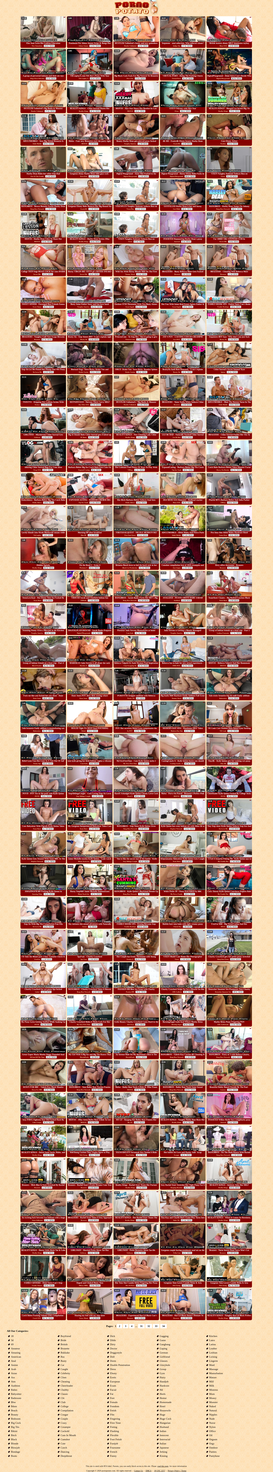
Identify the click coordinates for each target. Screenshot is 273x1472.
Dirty (245, 399)
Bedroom (15, 1418)
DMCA (148, 1471)
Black (219, 40)
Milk (211, 1385)
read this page (162, 1466)
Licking (213, 1356)
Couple (48, 40)
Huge (54, 1214)
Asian (211, 105)
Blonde (33, 40)
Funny (113, 1455)
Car (183, 73)
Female (146, 627)
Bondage (127, 464)
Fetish (152, 464)
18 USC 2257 (159, 1471)
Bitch (139, 497)
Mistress (213, 1389)
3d (71, 73)
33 (156, 1326)
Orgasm (213, 1439)
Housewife (165, 1410)
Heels (163, 1394)
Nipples (213, 1414)
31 (141, 1326)
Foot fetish (116, 1439)
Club (63, 1402)
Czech (145, 464)
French (113, 1451)
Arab (13, 1369)
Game (199, 1214)
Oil (242, 1116)
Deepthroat (237, 105)
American (119, 301)
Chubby (65, 1389)
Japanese (164, 1447)
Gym (162, 1373)
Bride (146, 1149)
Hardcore (199, 73)
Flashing (114, 1431)
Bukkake (65, 1352)
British (226, 40)
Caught (195, 431)
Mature (213, 1377)
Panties (101, 1084)
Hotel (162, 1406)
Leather (213, 1348)
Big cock (125, 73)
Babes (30, 301)
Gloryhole (165, 1365)
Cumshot (235, 40)
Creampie (99, 236)
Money (212, 1398)
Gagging (164, 1336)
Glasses (163, 1360)
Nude (212, 1418)
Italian (163, 1443)
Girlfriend (165, 1356)
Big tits (25, 40)
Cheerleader (149, 1280)
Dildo (138, 627)
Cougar (189, 73)
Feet (112, 1398)
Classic (238, 594)
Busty (107, 40)
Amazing (26, 888)
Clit (189, 986)
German (164, 1352)
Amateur (165, 40)
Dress (40, 1051)
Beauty (124, 138)
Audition (78, 464)
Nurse (212, 1422)
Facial (51, 105)
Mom (212, 1394)
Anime (14, 1365)
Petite (147, 823)
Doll (112, 1356)
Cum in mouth (152, 203)
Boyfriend (99, 105)
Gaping (163, 1348)
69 (117, 1247)
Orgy (247, 1149)
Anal (173, 40)
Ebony (240, 73)
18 (117, 40)
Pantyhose (214, 1455)
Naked (212, 1406)
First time (115, 1422)
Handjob (137, 725)
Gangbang (165, 1344)
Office (212, 1431)
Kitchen (213, 1336)
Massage (213, 1369)
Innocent (164, 1435)
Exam (113, 1385)
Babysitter (31, 758)
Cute (244, 138)
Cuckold (65, 1431)
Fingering (241, 203)
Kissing (234, 497)
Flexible (114, 1435)
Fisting (113, 1427)
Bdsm (14, 1406)
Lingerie (213, 1360)
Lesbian (242, 497)
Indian (163, 1431)
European (115, 1381)
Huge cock (165, 1418)
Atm (185, 40)
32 (148, 1326)
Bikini (132, 497)
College (187, 1280)
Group (163, 1369)
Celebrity (65, 1373)
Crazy (174, 823)
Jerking (163, 1451)
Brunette (93, 40)
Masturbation (216, 1373)
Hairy (163, 1377)
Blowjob (140, 40)
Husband (164, 1427)
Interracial (195, 823)
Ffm (247, 73)
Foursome (115, 1447)
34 (163, 1326)
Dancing (60, 431)
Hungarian (165, 1422)
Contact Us (138, 1471)
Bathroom (212, 268)
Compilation (55, 921)
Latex (212, 1340)
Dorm (113, 1360)
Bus (101, 40)
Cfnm (63, 1377)
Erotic (49, 725)
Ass (71, 40)
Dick (242, 40)
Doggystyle (146, 692)
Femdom (114, 1406)
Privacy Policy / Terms (177, 1471)
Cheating (90, 236)
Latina (212, 1344)
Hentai (163, 1398)
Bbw (77, 399)
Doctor (113, 1348)
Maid (212, 1365)
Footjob (114, 1443)
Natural (213, 1410)
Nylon (212, 1427)
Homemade (165, 1402)
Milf (211, 1381)
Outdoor (213, 1447)
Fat (111, 1394)
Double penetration (120, 1365)
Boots (41, 40)
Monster (213, 1402)
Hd (56, 40)
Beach (124, 562)
